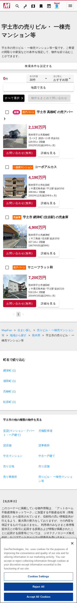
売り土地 (8, 466)
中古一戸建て (46, 455)
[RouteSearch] (25, 6)
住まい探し (24, 330)
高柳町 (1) (9, 391)
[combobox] (38, 80)
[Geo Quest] (57, 6)
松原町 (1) (9, 401)
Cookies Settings (38, 576)
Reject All (38, 586)
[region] (38, 570)
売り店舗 (44, 466)
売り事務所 (10, 476)
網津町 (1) (9, 370)
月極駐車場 (45, 430)
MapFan (7, 330)
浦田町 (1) (9, 381)
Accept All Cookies (38, 596)
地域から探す (18, 335)
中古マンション (13, 455)
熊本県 (36, 335)
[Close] (72, 543)
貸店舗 (7, 445)
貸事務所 (44, 445)
